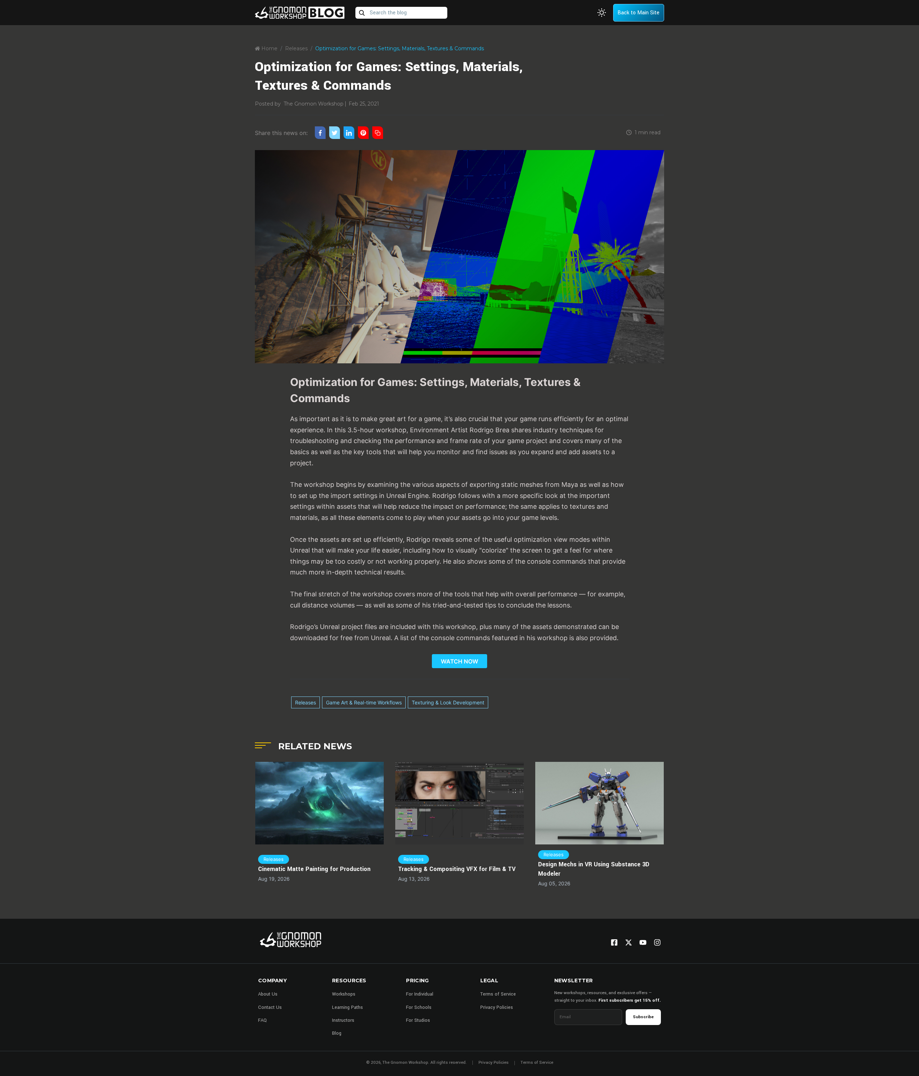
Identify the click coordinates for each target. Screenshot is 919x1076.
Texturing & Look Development (448, 702)
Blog (336, 1033)
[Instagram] (657, 942)
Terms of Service (498, 994)
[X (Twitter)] (628, 942)
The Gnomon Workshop (314, 104)
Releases (296, 48)
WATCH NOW (459, 661)
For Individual (419, 994)
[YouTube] (643, 942)
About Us (267, 994)
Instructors (343, 1020)
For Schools (418, 1007)
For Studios (418, 1020)
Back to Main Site (638, 13)
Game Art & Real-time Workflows (364, 702)
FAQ (262, 1020)
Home (268, 48)
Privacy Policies (496, 1007)
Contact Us (270, 1007)
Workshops (343, 994)
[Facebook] (614, 942)
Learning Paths (347, 1007)
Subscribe (643, 1017)
